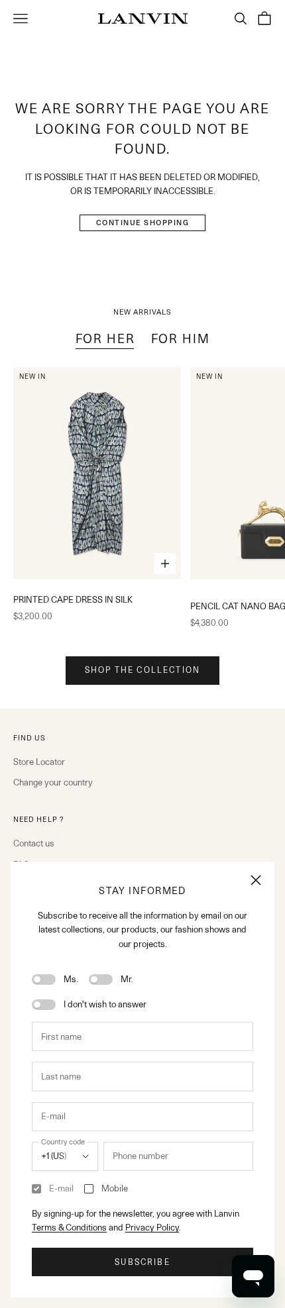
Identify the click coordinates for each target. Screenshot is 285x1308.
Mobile (114, 1188)
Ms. (71, 979)
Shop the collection (142, 670)
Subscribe (142, 1262)
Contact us (33, 843)
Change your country (53, 782)
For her (105, 338)
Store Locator (39, 761)
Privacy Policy (152, 1227)
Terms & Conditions (69, 1227)
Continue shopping (143, 222)
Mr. (127, 979)
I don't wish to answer (105, 1004)
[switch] (44, 979)
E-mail (61, 1188)
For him (180, 338)
